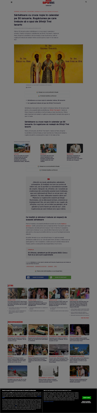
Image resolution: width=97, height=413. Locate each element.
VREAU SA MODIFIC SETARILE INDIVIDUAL (86, 402)
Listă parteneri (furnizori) (48, 401)
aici (15, 405)
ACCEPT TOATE (86, 397)
